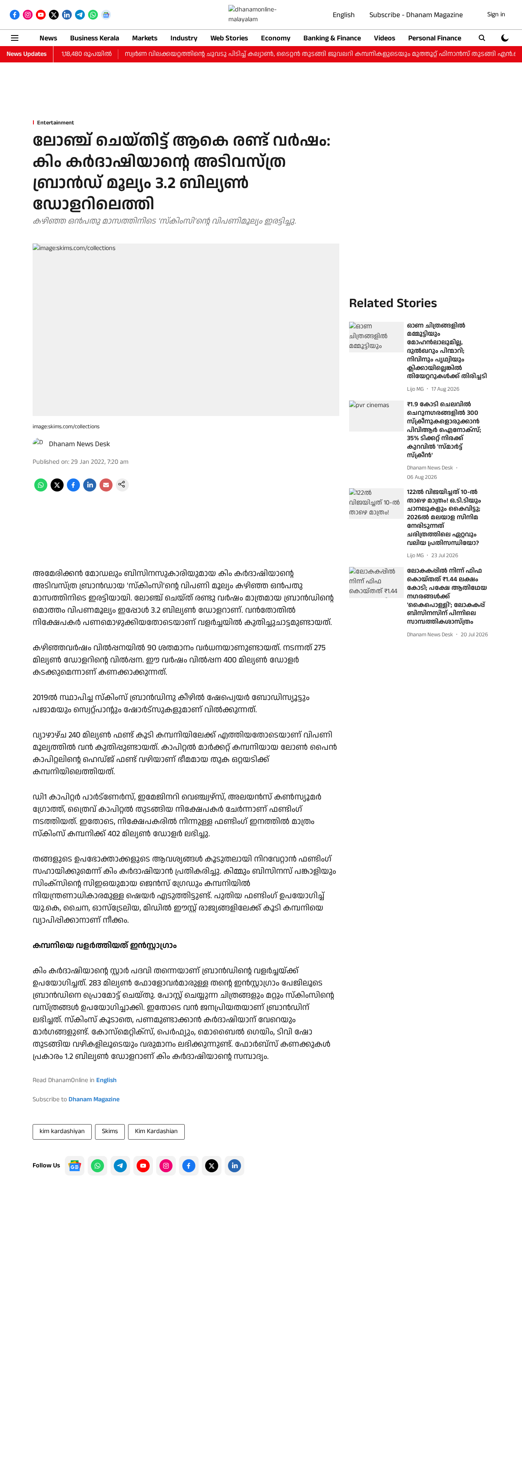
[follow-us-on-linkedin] (234, 1166)
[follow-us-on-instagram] (166, 1166)
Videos (384, 38)
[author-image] (39, 444)
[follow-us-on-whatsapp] (97, 1166)
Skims (110, 1131)
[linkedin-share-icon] (89, 489)
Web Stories (229, 38)
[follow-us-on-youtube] (143, 1166)
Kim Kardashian (156, 1131)
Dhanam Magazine (94, 1099)
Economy (275, 38)
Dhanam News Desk (79, 444)
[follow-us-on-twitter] (211, 1166)
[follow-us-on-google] (74, 1166)
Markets (144, 38)
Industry (183, 38)
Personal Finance (434, 38)
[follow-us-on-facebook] (189, 1166)
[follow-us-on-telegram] (120, 1166)
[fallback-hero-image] (376, 337)
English (344, 15)
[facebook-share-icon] (73, 489)
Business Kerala (94, 38)
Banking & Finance (332, 38)
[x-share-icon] (57, 489)
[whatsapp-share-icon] (40, 489)
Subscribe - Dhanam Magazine (416, 15)
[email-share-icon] (106, 489)
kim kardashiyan (62, 1131)
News (48, 38)
